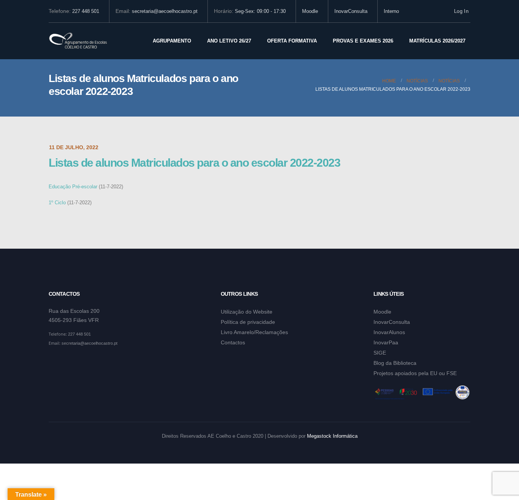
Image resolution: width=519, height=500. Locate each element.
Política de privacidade (248, 322)
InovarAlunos (389, 332)
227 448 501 (85, 11)
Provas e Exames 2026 (363, 41)
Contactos (233, 342)
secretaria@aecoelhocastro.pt (165, 11)
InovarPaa (385, 342)
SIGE (379, 353)
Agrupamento (172, 41)
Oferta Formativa (292, 41)
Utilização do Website (246, 312)
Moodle (310, 11)
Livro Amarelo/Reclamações (254, 332)
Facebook (55, 362)
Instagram (69, 362)
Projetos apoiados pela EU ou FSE (415, 373)
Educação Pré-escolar (73, 186)
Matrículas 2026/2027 (437, 41)
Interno (391, 11)
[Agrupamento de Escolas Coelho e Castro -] (78, 41)
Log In (461, 11)
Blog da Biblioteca (394, 363)
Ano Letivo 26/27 (229, 41)
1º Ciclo (57, 202)
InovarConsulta (350, 11)
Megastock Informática (332, 436)
